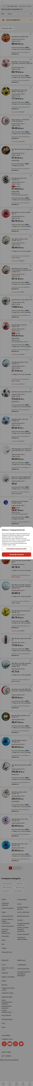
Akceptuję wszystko (16, 554)
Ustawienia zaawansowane (16, 549)
